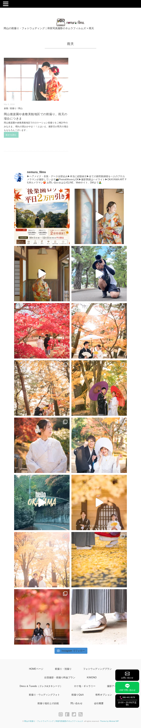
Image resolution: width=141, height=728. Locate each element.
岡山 (20, 108)
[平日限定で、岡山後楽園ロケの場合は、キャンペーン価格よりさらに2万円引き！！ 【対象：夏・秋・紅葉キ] (42, 216)
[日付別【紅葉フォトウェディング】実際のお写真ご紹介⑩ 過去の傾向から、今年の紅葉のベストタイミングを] (42, 617)
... (27, 130)
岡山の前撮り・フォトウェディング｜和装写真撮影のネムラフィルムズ (53, 721)
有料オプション (103, 694)
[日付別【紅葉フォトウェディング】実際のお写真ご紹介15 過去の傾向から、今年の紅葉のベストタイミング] (99, 388)
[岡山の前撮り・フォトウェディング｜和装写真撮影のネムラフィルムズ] (70, 20)
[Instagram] (62, 714)
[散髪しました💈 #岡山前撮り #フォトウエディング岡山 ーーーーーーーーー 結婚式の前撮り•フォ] (99, 273)
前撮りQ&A (77, 694)
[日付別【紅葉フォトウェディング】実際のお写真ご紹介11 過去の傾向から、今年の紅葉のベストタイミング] (99, 559)
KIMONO (92, 677)
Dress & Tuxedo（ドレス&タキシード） (41, 686)
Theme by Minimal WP (109, 721)
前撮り (13, 108)
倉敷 (6, 108)
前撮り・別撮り (63, 668)
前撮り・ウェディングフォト (44, 694)
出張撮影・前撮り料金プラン (59, 677)
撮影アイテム (114, 686)
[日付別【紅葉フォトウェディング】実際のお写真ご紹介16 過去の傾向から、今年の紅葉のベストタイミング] (42, 388)
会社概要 (99, 703)
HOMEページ (36, 668)
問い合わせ (76, 703)
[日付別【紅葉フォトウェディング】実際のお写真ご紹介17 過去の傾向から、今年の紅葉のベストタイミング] (99, 330)
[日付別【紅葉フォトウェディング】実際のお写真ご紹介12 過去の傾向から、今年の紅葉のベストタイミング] (42, 559)
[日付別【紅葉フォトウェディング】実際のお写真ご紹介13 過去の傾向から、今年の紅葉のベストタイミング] (99, 445)
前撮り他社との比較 (48, 703)
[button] (6, 4)
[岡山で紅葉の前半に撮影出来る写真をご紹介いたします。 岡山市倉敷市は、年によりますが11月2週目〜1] (99, 502)
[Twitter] (75, 714)
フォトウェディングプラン (97, 668)
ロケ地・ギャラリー (84, 686)
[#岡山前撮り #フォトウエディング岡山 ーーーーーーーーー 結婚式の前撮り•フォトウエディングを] (99, 216)
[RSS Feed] (80, 714)
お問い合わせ (127, 678)
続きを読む (11, 135)
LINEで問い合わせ (127, 690)
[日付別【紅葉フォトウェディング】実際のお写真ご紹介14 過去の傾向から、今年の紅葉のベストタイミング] (42, 445)
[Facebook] (68, 714)
